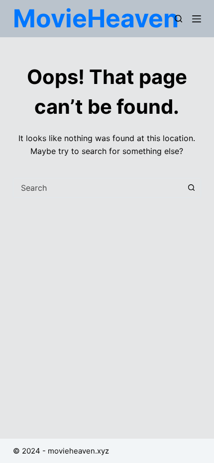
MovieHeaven (96, 18)
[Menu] (196, 18)
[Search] (178, 18)
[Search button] (191, 187)
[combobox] (97, 188)
